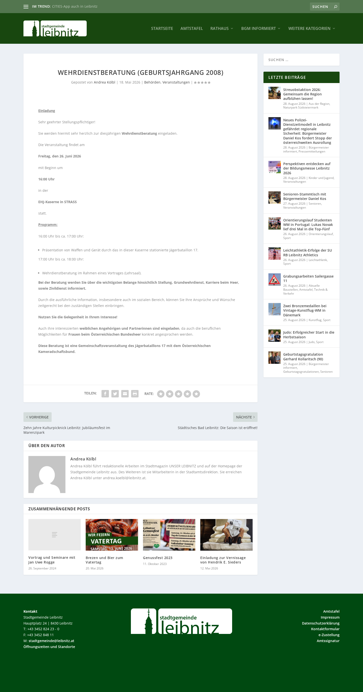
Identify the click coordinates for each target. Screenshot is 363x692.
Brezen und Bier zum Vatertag (104, 559)
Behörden (152, 82)
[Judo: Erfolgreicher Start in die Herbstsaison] (274, 335)
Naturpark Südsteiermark (300, 107)
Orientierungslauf (321, 234)
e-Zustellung (329, 634)
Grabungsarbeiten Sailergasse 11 (308, 278)
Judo (312, 342)
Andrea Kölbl (104, 82)
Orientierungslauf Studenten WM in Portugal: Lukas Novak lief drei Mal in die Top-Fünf (308, 224)
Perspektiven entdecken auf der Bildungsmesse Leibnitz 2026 (306, 168)
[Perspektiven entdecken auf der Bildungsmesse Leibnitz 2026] (274, 167)
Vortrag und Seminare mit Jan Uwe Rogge (51, 559)
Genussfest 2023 (158, 557)
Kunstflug (315, 320)
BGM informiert (258, 28)
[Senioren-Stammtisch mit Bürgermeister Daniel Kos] (274, 197)
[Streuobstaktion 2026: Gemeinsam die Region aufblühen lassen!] (274, 93)
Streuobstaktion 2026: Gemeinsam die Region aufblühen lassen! (302, 94)
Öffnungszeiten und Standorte (49, 646)
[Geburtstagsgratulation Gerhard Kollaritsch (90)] (274, 357)
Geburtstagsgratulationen (301, 371)
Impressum (330, 617)
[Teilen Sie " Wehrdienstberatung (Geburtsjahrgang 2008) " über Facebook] (105, 394)
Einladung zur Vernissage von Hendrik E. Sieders (223, 559)
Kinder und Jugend (321, 178)
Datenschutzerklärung (321, 623)
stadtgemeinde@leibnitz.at (51, 640)
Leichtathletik (318, 260)
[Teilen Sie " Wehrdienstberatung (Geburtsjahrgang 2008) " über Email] (125, 394)
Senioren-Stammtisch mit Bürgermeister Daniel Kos (304, 196)
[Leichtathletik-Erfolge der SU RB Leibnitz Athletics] (274, 253)
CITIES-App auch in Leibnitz (75, 6)
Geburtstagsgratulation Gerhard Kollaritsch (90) (303, 356)
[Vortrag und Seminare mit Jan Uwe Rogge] (54, 534)
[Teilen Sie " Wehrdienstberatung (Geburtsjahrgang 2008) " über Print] (135, 394)
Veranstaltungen (176, 82)
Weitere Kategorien (309, 28)
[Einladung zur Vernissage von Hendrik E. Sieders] (226, 534)
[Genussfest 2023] (169, 534)
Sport (287, 238)
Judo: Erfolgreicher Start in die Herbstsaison (308, 334)
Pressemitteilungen (312, 151)
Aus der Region (319, 104)
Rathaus (219, 28)
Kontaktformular (325, 629)
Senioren (315, 203)
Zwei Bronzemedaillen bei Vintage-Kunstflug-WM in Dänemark (304, 310)
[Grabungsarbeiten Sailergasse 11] (274, 279)
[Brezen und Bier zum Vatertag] (112, 534)
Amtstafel (192, 28)
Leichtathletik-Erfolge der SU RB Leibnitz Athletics (307, 252)
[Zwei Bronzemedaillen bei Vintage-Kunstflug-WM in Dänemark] (274, 309)
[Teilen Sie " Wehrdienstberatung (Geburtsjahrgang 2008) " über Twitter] (115, 394)
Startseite (162, 28)
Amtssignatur (328, 640)
